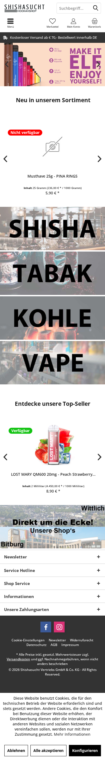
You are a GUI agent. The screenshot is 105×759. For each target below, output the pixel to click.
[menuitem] (94, 23)
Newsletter (57, 640)
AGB (54, 645)
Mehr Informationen (72, 734)
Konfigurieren (85, 750)
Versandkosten (18, 659)
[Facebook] (45, 627)
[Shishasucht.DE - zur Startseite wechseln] (26, 8)
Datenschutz (36, 645)
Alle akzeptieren (48, 750)
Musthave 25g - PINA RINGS (52, 176)
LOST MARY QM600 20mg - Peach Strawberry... (52, 474)
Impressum (70, 645)
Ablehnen (16, 750)
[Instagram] (59, 627)
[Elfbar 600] (52, 64)
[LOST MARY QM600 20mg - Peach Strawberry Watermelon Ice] (52, 444)
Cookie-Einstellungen (28, 640)
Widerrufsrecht (81, 640)
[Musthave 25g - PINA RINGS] (52, 146)
